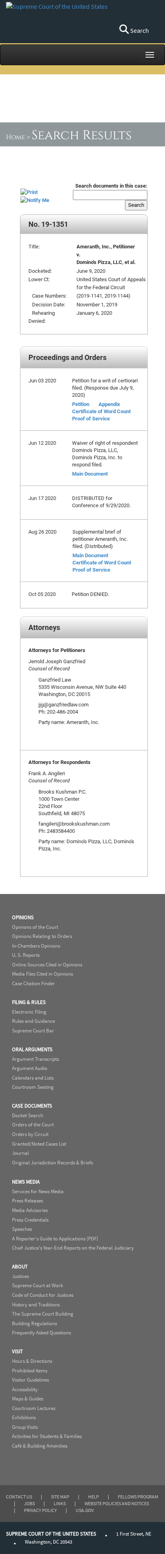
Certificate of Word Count (101, 411)
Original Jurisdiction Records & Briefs (52, 1162)
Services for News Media (38, 1191)
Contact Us (19, 1497)
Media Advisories (30, 1210)
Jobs (29, 1503)
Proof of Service (91, 418)
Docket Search (27, 1115)
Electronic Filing (29, 1011)
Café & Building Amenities (39, 1445)
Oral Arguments (32, 1049)
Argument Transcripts (35, 1059)
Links (60, 1503)
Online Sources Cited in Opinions (47, 964)
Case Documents (32, 1105)
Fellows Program (138, 1497)
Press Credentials (30, 1219)
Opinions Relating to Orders (42, 936)
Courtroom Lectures (33, 1408)
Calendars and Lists (33, 1077)
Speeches (22, 1229)
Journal (20, 1153)
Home (15, 137)
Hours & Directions (32, 1361)
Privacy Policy (40, 1510)
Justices (20, 1276)
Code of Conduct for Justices (42, 1295)
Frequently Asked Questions (41, 1332)
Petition (80, 404)
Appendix (109, 404)
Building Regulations (34, 1323)
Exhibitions (24, 1417)
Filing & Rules (29, 1002)
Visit (17, 1351)
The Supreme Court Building (42, 1313)
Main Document (90, 473)
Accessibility (25, 1389)
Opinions (23, 917)
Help (93, 1497)
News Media (26, 1181)
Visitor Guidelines (30, 1379)
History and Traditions (36, 1304)
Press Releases (27, 1200)
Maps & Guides (27, 1398)
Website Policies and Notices (117, 1503)
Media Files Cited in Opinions (42, 973)
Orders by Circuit (30, 1134)
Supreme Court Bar (33, 1030)
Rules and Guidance (33, 1021)
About (20, 1266)
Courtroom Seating (33, 1087)
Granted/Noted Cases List (39, 1143)
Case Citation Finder (33, 983)
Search (139, 30)
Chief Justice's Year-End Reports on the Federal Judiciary (73, 1247)
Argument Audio (29, 1068)
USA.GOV (85, 1510)
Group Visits (25, 1427)
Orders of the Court (33, 1124)
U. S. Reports (26, 955)
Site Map (60, 1497)
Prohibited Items (29, 1370)
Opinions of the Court (35, 927)
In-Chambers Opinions (36, 945)
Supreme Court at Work (37, 1285)
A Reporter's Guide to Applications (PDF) (55, 1238)
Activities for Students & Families (47, 1436)
